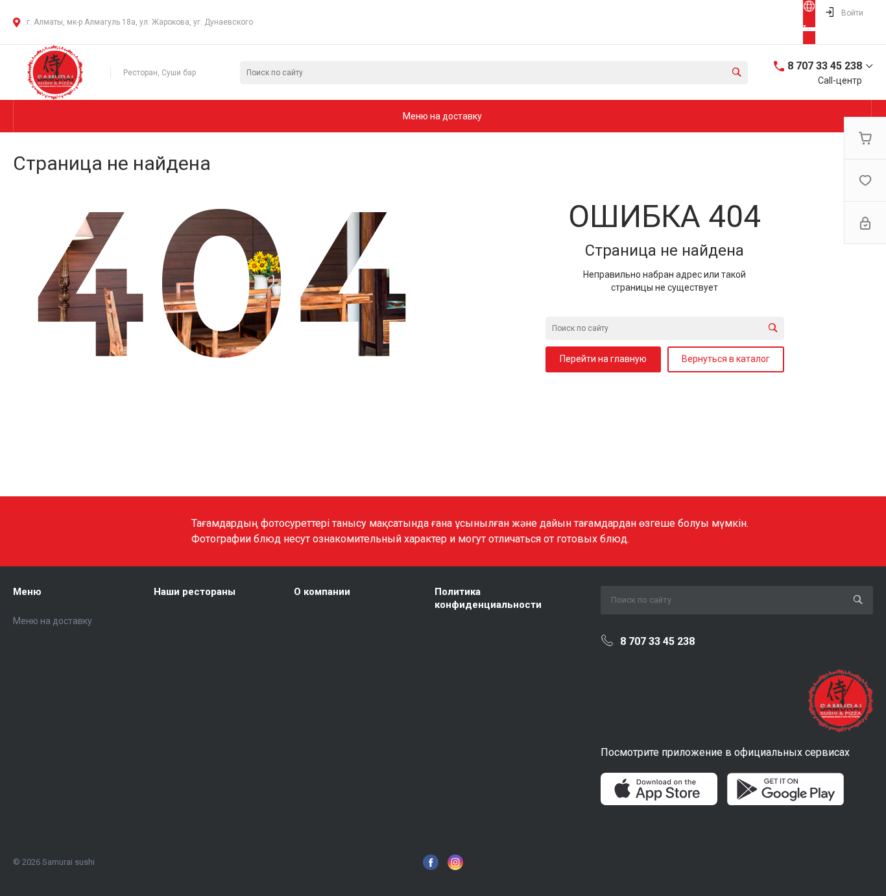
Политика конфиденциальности (488, 598)
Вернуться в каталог (726, 359)
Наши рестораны (194, 592)
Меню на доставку (52, 621)
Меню (27, 592)
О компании (322, 592)
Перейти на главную (603, 359)
